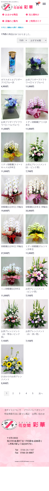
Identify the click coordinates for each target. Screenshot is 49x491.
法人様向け (34, 14)
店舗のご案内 (11, 21)
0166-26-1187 (27, 450)
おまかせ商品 (11, 14)
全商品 (3, 27)
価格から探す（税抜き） (16, 27)
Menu (44, 2)
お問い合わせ (38, 414)
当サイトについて (12, 410)
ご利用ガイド (35, 21)
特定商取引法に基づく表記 (17, 414)
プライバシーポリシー (34, 410)
